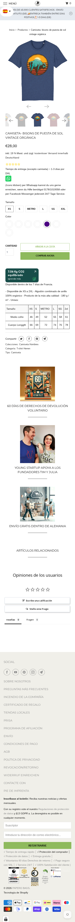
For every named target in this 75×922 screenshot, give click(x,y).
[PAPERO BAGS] (37, 3)
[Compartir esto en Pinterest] (36, 338)
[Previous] (28, 106)
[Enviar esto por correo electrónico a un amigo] (44, 338)
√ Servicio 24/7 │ (25, 864)
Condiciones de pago (21, 744)
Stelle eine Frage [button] (38, 608)
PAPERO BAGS (20, 888)
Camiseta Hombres (29, 344)
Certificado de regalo (22, 704)
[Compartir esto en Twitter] (21, 338)
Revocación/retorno (21, 767)
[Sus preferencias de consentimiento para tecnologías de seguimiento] (6, 919)
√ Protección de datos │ (17, 856)
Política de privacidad (22, 759)
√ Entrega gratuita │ (42, 856)
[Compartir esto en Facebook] (29, 338)
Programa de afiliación (23, 728)
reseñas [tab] (10, 619)
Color (8, 216)
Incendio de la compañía (23, 697)
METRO (31, 209)
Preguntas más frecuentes (26, 689)
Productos (23, 30)
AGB (7, 751)
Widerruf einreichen (21, 775)
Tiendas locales (17, 712)
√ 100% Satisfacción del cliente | (53, 864)
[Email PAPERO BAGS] (42, 672)
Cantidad (11, 246)
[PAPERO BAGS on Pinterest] (25, 672)
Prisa (8, 720)
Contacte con (15, 783)
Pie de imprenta (16, 790)
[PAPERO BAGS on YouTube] (16, 672)
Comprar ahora (45, 255)
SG (53, 209)
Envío (8, 736)
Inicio (11, 30)
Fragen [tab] (30, 619)
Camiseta (16, 352)
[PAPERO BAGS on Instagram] (34, 672)
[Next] (46, 106)
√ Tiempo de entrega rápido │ (20, 851)
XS (9, 209)
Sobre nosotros (17, 681)
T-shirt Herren (23, 348)
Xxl (63, 209)
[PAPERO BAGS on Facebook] (8, 672)
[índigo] (37, 70)
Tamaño (9, 202)
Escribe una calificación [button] (39, 600)
